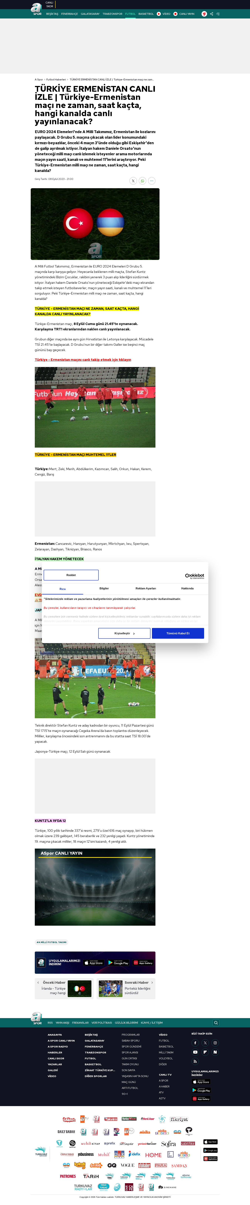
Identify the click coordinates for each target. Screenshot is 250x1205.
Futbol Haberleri (56, 79)
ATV (161, 1092)
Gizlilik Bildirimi (126, 1022)
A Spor (39, 79)
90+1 (125, 1094)
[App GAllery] (143, 962)
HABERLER (55, 1052)
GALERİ (53, 1070)
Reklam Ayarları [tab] (146, 588)
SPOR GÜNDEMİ (131, 1046)
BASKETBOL (146, 14)
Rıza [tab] (62, 588)
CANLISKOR (49, 4)
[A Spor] (36, 9)
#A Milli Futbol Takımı (51, 942)
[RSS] (195, 1061)
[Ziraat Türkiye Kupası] (204, 14)
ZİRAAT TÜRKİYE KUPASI (101, 1070)
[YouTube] (195, 1052)
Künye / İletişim (152, 1022)
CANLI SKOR (56, 1058)
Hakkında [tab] (187, 588)
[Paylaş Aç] (211, 14)
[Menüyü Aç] (217, 14)
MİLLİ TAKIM (166, 1052)
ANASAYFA (55, 1034)
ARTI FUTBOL (130, 1088)
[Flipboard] (205, 1052)
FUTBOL (130, 14)
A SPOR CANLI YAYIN (61, 1040)
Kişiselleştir (122, 633)
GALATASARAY (90, 14)
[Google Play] (118, 962)
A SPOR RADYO (58, 1046)
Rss (50, 1022)
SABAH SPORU (131, 1040)
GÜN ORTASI (129, 1058)
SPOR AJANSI (130, 1052)
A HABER (164, 1086)
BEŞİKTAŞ (52, 14)
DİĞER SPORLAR (96, 1076)
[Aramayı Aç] (215, 1022)
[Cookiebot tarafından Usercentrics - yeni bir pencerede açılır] (188, 576)
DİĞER (163, 1064)
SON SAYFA (128, 1070)
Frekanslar (80, 1022)
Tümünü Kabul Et (178, 633)
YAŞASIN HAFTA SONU (135, 1076)
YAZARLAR (55, 1064)
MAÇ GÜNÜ (129, 1082)
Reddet (71, 575)
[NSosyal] (215, 1052)
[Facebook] (195, 1043)
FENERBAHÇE (69, 14)
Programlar (131, 1034)
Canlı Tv (165, 1074)
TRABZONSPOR (112, 14)
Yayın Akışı (62, 1022)
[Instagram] (215, 1043)
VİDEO (166, 14)
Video (163, 1034)
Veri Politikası (102, 1022)
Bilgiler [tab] (104, 588)
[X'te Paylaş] (133, 181)
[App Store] (93, 962)
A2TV (162, 1098)
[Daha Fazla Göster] (151, 181)
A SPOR (163, 1080)
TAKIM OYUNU (130, 1064)
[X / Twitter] (205, 1043)
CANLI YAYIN (186, 14)
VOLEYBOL (166, 1058)
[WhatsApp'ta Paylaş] (142, 181)
